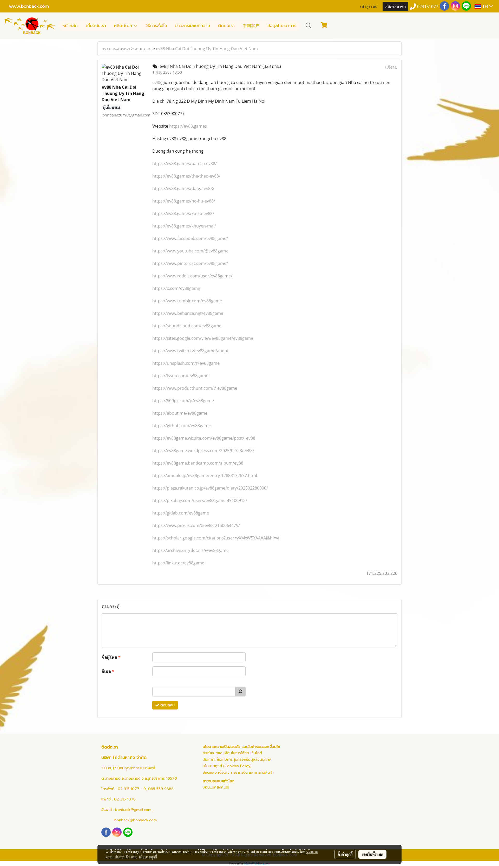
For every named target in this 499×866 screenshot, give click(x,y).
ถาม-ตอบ (143, 48)
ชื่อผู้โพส (111, 657)
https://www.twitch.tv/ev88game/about (190, 351)
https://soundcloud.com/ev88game (186, 326)
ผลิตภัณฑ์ (124, 26)
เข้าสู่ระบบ (368, 6)
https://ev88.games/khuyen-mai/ (184, 226)
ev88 (156, 82)
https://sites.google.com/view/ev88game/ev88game (202, 338)
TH (485, 6)
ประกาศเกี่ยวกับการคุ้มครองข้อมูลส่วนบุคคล (237, 759)
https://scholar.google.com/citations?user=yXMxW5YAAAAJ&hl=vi (215, 538)
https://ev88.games (188, 126)
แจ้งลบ (391, 67)
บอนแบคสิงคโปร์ (216, 787)
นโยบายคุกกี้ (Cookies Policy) (227, 766)
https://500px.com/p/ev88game (183, 400)
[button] (308, 25)
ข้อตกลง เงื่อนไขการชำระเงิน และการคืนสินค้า (238, 772)
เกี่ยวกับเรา (96, 26)
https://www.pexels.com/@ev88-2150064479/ (196, 525)
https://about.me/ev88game (179, 413)
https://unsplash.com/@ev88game (186, 363)
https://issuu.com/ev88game (180, 376)
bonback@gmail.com (133, 809)
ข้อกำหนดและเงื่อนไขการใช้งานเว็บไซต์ (232, 753)
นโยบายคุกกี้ (148, 857)
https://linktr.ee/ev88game (178, 563)
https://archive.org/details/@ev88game (190, 550)
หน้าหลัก (70, 26)
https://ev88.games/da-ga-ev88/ (183, 188)
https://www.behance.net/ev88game (187, 313)
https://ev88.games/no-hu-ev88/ (183, 201)
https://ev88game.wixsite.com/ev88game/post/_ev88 (203, 438)
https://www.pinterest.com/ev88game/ (190, 263)
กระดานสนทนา (116, 48)
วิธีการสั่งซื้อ (156, 26)
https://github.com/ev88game (181, 425)
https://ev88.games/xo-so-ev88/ (183, 213)
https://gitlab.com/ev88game (180, 513)
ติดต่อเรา (226, 26)
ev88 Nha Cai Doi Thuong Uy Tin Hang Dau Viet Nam (207, 48)
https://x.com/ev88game (176, 288)
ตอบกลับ (167, 705)
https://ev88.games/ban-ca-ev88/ (184, 163)
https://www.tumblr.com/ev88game (187, 301)
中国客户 (251, 26)
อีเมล (108, 671)
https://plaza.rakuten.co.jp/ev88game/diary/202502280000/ (210, 488)
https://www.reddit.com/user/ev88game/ (192, 276)
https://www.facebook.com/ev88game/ (190, 238)
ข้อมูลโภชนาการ (281, 26)
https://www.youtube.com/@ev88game (190, 251)
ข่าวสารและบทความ (192, 26)
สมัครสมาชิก (395, 6)
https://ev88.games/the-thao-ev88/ (186, 176)
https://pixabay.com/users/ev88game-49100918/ (199, 500)
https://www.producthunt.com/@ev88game (194, 388)
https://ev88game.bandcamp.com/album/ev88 (197, 463)
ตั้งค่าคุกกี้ (345, 854)
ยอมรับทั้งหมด (372, 854)
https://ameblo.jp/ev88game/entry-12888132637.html (204, 475)
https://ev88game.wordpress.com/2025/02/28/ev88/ (203, 450)
